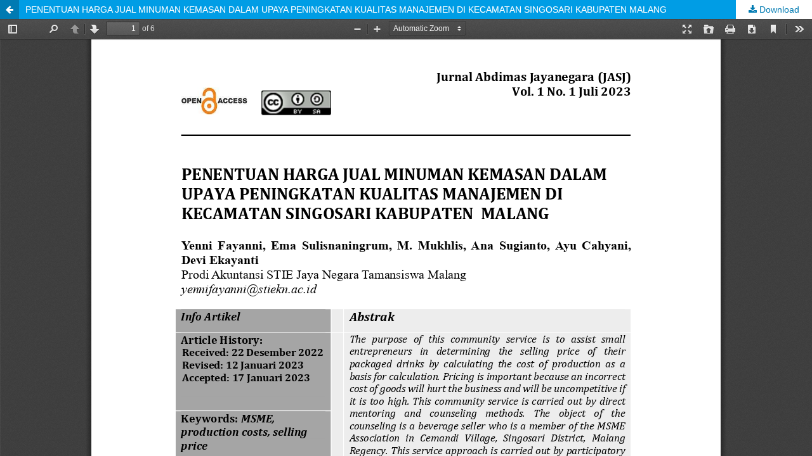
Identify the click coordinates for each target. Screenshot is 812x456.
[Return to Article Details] (9, 9)
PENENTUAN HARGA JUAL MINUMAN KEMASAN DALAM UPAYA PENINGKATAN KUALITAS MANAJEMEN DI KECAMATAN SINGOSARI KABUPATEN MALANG (346, 9)
